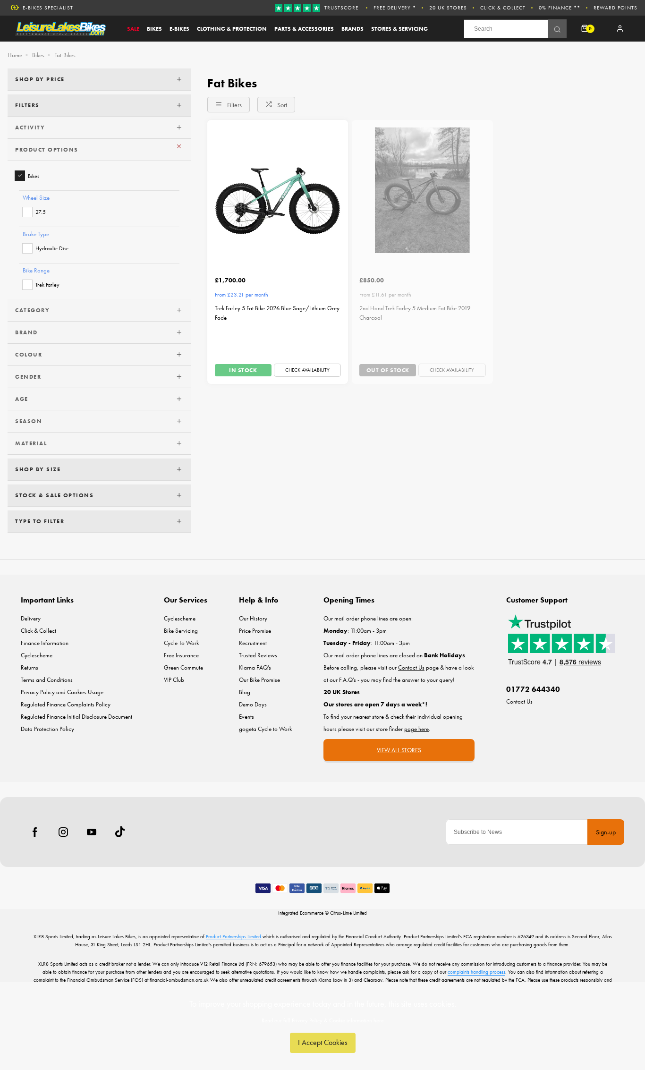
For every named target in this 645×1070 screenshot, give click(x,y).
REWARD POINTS (615, 7)
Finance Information (44, 643)
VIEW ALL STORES (399, 750)
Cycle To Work (181, 643)
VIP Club (174, 680)
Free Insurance (181, 655)
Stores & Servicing (399, 29)
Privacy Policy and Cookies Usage (62, 692)
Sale (133, 29)
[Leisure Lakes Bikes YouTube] (91, 832)
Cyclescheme (36, 655)
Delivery (31, 618)
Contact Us (519, 701)
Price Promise (255, 631)
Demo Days (253, 704)
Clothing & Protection (232, 29)
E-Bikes (179, 29)
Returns (29, 667)
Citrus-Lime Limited (348, 912)
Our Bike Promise (259, 680)
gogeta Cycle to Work (265, 729)
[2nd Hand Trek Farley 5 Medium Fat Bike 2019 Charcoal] (422, 190)
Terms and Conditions (47, 680)
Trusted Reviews (258, 655)
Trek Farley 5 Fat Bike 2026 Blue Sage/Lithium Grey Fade (277, 313)
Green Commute (183, 667)
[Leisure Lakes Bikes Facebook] (35, 832)
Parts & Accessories (304, 29)
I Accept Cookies (323, 1042)
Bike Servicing (181, 631)
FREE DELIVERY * (394, 7)
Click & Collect (503, 7)
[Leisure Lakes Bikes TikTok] (120, 832)
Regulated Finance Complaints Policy (65, 704)
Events (246, 717)
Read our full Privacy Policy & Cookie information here (323, 1020)
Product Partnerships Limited (233, 936)
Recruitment (253, 643)
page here (416, 729)
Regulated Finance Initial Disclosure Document (76, 717)
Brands (352, 29)
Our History (253, 618)
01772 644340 (533, 689)
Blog (244, 692)
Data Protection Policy (47, 729)
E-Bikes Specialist (48, 7)
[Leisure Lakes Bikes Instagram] (63, 832)
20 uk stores (448, 7)
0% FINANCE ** (559, 7)
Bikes (154, 29)
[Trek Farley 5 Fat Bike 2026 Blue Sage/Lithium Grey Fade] (277, 190)
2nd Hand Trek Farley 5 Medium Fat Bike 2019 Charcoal (414, 313)
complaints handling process (476, 971)
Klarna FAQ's (255, 667)
